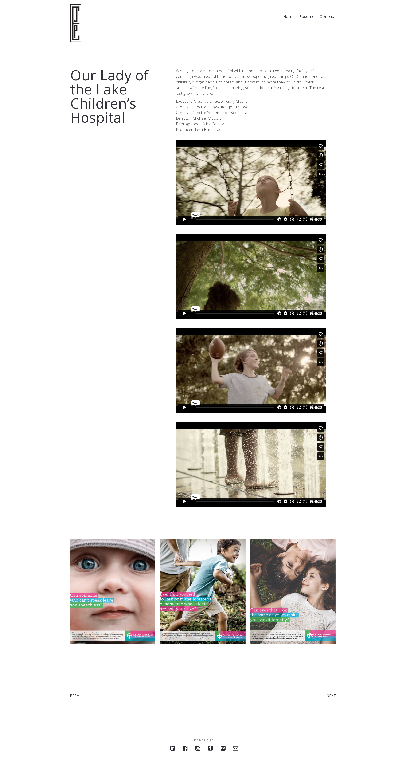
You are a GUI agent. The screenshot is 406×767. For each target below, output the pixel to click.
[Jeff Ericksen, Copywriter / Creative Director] (75, 23)
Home (289, 16)
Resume (307, 16)
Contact (328, 16)
